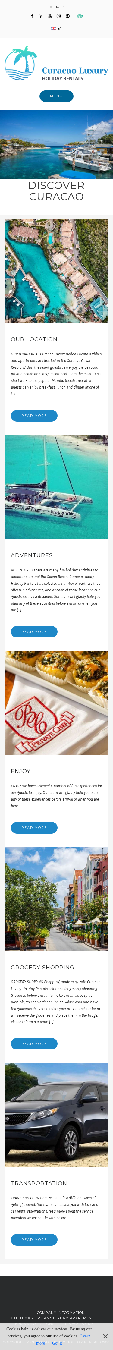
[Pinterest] (68, 16)
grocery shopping (42, 967)
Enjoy (20, 771)
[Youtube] (50, 16)
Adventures (32, 555)
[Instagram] (59, 16)
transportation (39, 1183)
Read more (34, 416)
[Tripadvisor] (78, 16)
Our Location (34, 339)
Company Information (61, 1313)
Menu (56, 96)
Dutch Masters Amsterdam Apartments (53, 1318)
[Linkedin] (40, 16)
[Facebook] (32, 16)
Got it (57, 1343)
